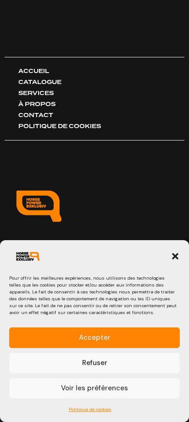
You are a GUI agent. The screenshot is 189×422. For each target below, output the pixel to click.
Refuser (94, 362)
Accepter (95, 337)
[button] (175, 256)
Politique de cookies (90, 409)
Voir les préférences (94, 388)
